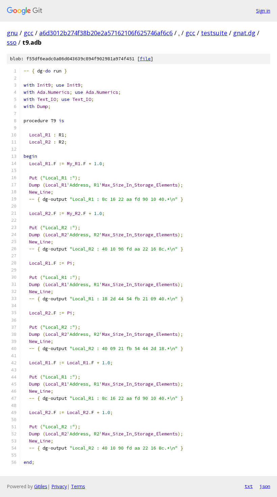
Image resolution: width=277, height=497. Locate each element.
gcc (28, 33)
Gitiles (40, 486)
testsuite (214, 33)
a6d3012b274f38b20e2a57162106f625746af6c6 (106, 33)
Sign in (263, 10)
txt (249, 486)
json (264, 486)
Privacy (59, 486)
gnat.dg (244, 33)
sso (12, 42)
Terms (78, 486)
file (145, 59)
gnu (12, 33)
